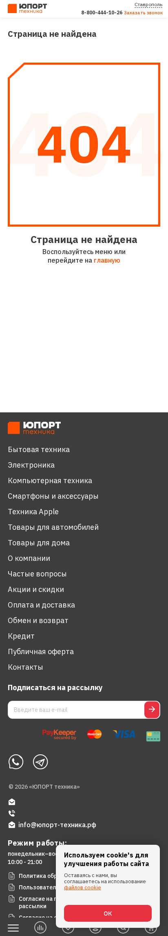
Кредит (21, 636)
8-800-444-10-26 (101, 12)
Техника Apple (33, 511)
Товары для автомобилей (53, 527)
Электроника (31, 465)
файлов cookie (82, 887)
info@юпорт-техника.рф (57, 825)
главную (107, 260)
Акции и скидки (36, 589)
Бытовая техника (39, 449)
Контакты (25, 667)
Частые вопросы (37, 573)
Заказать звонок (143, 13)
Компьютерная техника (50, 480)
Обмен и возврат (38, 620)
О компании (29, 558)
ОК (108, 913)
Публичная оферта (41, 651)
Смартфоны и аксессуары (53, 496)
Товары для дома (39, 542)
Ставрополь (148, 4)
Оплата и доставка (41, 605)
